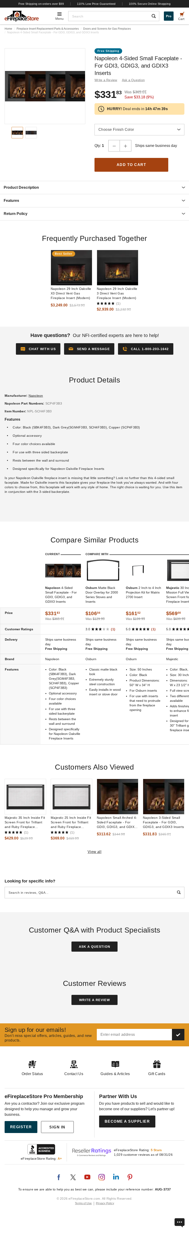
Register (21, 1127)
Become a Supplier (127, 1121)
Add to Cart (131, 165)
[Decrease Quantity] (114, 145)
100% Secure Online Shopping (150, 4)
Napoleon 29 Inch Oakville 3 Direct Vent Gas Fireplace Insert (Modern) (117, 293)
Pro (168, 16)
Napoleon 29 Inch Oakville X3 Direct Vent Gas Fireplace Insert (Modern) (71, 293)
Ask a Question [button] (133, 80)
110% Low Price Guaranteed (96, 4)
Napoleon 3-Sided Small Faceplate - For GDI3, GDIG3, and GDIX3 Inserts (163, 822)
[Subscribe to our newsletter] (178, 1034)
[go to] (71, 267)
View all (95, 852)
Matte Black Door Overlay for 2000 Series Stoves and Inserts (102, 594)
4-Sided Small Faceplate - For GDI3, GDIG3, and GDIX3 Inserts (61, 594)
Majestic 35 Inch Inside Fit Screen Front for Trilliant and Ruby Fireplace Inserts (25, 822)
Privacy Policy (105, 1203)
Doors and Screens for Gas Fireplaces (107, 28)
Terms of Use (83, 1203)
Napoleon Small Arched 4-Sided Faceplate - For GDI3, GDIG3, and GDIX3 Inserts (117, 822)
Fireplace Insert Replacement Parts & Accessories (48, 28)
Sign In (57, 1127)
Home (8, 28)
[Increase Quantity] (125, 145)
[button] (89, 349)
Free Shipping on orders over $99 (41, 4)
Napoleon (36, 395)
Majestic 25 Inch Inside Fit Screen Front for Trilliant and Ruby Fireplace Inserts (71, 822)
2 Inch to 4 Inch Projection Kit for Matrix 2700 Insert (143, 592)
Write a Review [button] (105, 80)
